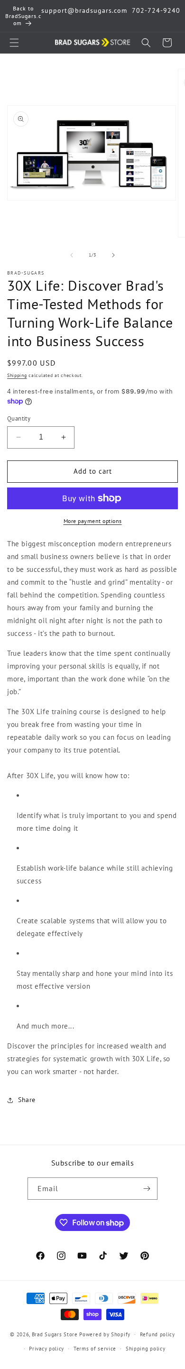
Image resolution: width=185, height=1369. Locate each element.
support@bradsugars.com (84, 10)
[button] (14, 42)
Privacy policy (46, 1348)
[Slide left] (71, 255)
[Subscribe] (146, 1188)
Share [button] (27, 1099)
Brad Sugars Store (55, 1334)
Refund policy (157, 1334)
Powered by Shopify (104, 1334)
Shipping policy (146, 1348)
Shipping (17, 375)
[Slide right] (113, 255)
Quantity (18, 418)
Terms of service (95, 1348)
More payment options (93, 520)
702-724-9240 (156, 10)
